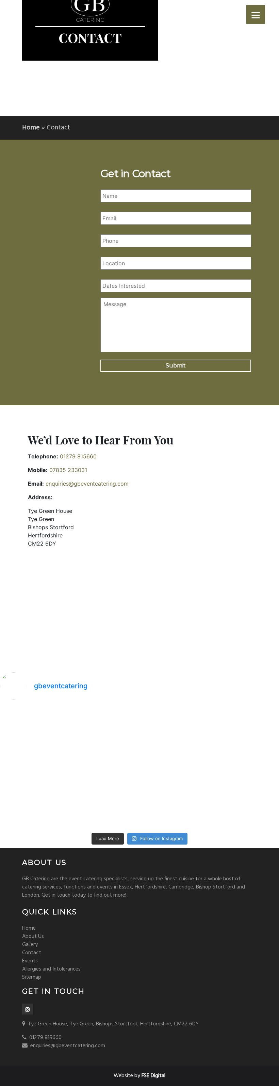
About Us (33, 936)
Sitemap (31, 977)
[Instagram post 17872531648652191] (104, 726)
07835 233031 (68, 470)
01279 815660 (78, 456)
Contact (31, 952)
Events (30, 961)
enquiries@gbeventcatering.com (87, 483)
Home (31, 127)
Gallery (30, 944)
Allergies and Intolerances (51, 969)
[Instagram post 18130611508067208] (104, 767)
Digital (153, 1075)
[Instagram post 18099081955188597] (33, 767)
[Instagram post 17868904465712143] (175, 726)
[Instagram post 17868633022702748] (175, 767)
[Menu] (255, 14)
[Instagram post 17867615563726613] (33, 809)
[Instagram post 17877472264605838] (33, 726)
